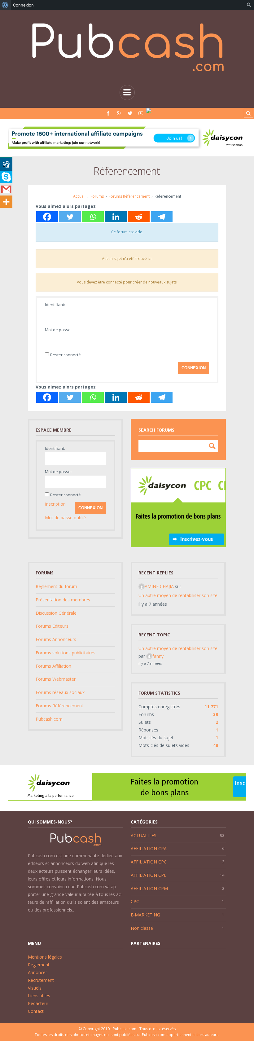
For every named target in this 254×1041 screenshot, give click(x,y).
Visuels (35, 988)
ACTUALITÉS (143, 835)
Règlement (39, 965)
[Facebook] (108, 113)
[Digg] (6, 164)
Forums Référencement (129, 196)
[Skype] (6, 177)
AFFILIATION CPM (149, 888)
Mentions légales (45, 957)
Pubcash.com (49, 719)
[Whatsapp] (93, 216)
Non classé (142, 928)
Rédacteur (38, 1003)
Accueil (79, 196)
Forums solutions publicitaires (65, 653)
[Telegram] (162, 216)
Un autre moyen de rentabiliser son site (177, 595)
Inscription (55, 504)
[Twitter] (130, 113)
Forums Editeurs (52, 626)
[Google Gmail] (6, 189)
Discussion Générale (56, 613)
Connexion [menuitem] (23, 4)
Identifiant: (55, 304)
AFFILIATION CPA (149, 848)
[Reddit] (139, 216)
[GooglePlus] (119, 113)
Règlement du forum (56, 586)
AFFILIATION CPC (149, 862)
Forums (97, 196)
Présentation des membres (63, 600)
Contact (36, 1011)
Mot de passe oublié (65, 517)
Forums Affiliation (53, 666)
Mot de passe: (58, 329)
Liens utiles (39, 996)
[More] (6, 201)
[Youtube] (140, 113)
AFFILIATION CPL (148, 875)
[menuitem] (5, 5)
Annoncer (37, 972)
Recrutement (41, 980)
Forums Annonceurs (56, 639)
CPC (135, 901)
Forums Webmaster (56, 679)
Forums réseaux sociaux (60, 692)
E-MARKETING (145, 915)
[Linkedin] (116, 216)
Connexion (194, 368)
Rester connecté (65, 355)
